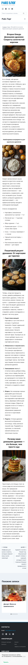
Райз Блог (8, 2)
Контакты (3, 644)
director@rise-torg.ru (10, 630)
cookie (24, 656)
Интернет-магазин (6, 642)
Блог (16, 644)
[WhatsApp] (2, 9)
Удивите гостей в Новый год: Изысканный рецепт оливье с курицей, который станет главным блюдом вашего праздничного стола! (20, 558)
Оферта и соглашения (20, 646)
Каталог (17, 642)
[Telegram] (6, 9)
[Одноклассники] (12, 9)
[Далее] (24, 599)
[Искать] (24, 13)
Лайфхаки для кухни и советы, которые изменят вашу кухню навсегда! (7, 553)
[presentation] (14, 593)
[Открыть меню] (24, 19)
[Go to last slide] (4, 599)
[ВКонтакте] (9, 9)
